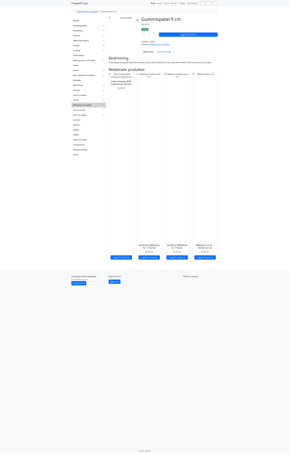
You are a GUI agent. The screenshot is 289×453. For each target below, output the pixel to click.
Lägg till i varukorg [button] (121, 257)
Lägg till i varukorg (188, 34)
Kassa (166, 3)
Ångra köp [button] (114, 281)
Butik (153, 3)
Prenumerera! (79, 283)
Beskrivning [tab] (148, 52)
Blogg (182, 3)
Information (192, 3)
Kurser (174, 3)
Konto (159, 3)
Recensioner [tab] (163, 52)
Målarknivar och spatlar (88, 11)
